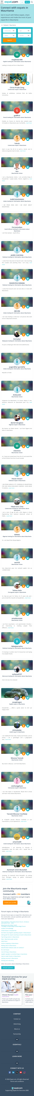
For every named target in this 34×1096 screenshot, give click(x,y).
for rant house (5, 949)
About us (17, 1029)
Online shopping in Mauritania (9, 943)
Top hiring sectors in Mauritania (10, 937)
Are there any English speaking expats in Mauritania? (16, 932)
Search (9, 40)
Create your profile (10, 902)
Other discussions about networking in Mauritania (15, 963)
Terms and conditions (17, 1081)
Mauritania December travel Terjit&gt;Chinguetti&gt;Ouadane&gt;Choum (13, 926)
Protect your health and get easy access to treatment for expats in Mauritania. (11, 1000)
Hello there (4, 941)
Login (22, 2)
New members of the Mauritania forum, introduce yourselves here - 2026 (15, 922)
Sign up (27, 2)
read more (29, 123)
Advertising (17, 1024)
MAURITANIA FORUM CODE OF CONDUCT (12, 947)
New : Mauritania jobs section (9, 939)
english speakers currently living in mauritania (14, 954)
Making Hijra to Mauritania (8, 945)
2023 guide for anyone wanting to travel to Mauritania (16, 934)
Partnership (17, 1034)
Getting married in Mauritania (9, 958)
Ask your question (8, 967)
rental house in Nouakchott (8, 930)
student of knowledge (7, 928)
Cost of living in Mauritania (8, 952)
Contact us (17, 1019)
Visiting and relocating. (7, 960)
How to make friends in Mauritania (10, 956)
